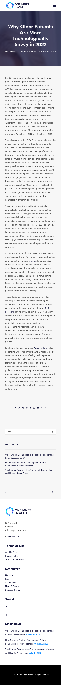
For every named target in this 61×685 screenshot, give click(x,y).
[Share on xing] (41, 407)
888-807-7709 (13, 537)
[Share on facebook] (15, 407)
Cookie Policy (11, 552)
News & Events (12, 586)
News (23, 51)
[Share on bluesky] (38, 407)
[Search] (30, 432)
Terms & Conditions (14, 560)
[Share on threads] (23, 407)
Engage (32, 261)
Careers (9, 575)
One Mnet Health (48, 51)
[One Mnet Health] (17, 5)
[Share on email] (45, 407)
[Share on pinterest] (27, 407)
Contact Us (10, 583)
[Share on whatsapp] (34, 407)
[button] (54, 5)
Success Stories (12, 590)
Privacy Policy (12, 556)
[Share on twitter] (19, 407)
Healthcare (31, 51)
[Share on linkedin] (30, 407)
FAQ (7, 579)
